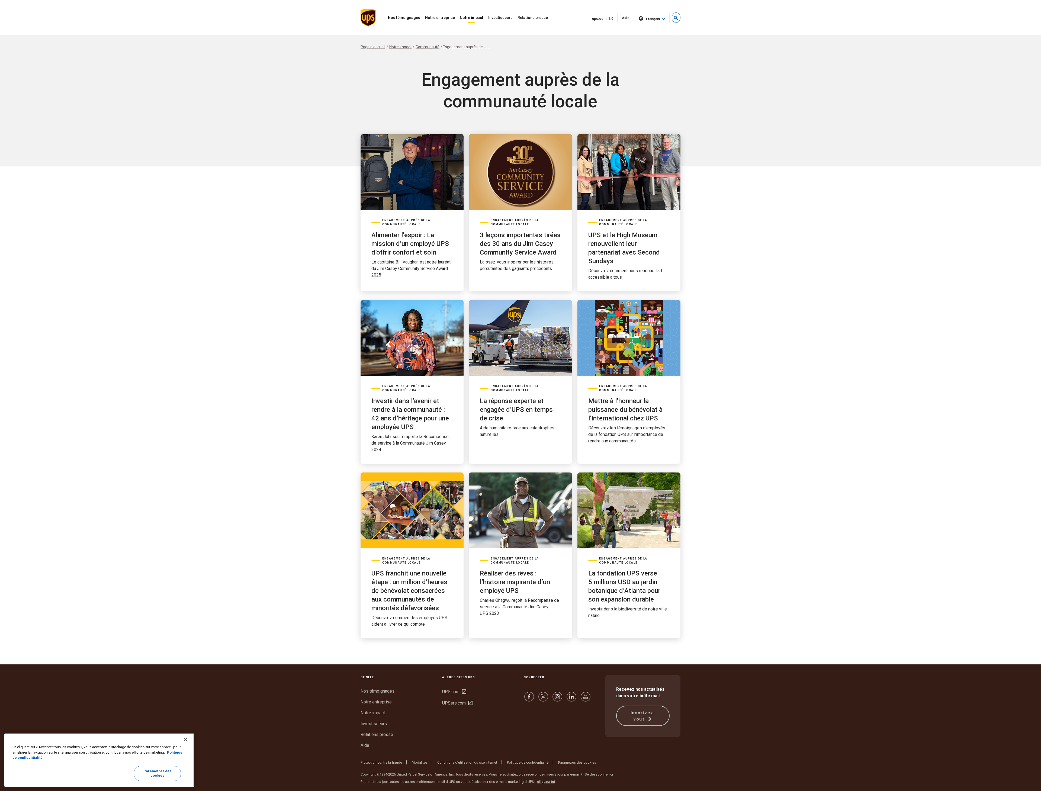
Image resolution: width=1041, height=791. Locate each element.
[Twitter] (543, 699)
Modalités (420, 762)
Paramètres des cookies (577, 762)
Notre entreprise (440, 17)
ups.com (605, 18)
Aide (628, 19)
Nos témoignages (404, 17)
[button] (676, 17)
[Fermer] (185, 739)
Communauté (427, 47)
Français (653, 19)
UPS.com (454, 691)
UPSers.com (457, 703)
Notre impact (471, 17)
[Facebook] (529, 699)
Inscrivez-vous (643, 716)
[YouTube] (585, 699)
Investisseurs (500, 17)
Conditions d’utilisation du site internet (467, 762)
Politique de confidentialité (527, 762)
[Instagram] (557, 699)
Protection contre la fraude (381, 762)
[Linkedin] (571, 699)
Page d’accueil (373, 47)
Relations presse (533, 17)
